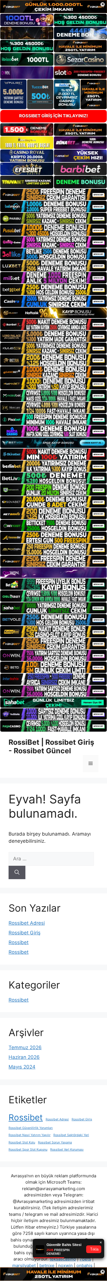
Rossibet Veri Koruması (67, 1149)
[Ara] (17, 872)
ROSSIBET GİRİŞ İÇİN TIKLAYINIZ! (53, 115)
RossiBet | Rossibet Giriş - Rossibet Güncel (51, 746)
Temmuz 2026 (25, 1047)
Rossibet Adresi (27, 923)
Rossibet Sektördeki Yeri (71, 1135)
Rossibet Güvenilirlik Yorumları (31, 1128)
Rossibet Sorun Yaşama (55, 1142)
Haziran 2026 (24, 1057)
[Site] (53, 194)
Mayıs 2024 (22, 1067)
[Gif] (53, 313)
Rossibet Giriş (25, 933)
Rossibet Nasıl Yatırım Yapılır (30, 1135)
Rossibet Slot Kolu (22, 1142)
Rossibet (19, 942)
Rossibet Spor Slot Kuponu (28, 1149)
